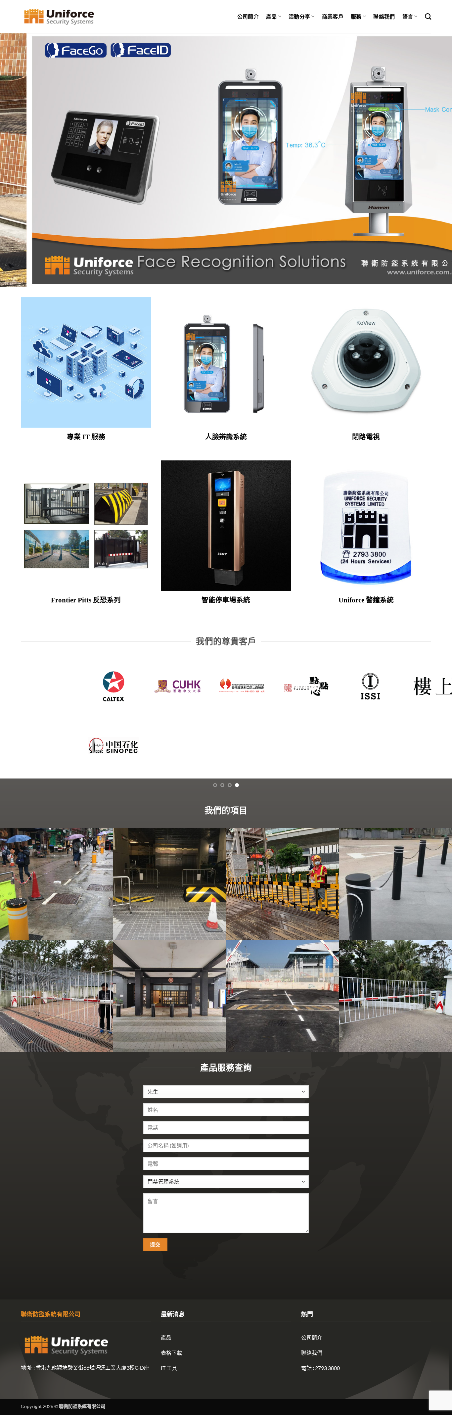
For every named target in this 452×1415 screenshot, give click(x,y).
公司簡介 (248, 16)
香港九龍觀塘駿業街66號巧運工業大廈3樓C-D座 (92, 1367)
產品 (271, 16)
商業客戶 (332, 16)
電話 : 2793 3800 (320, 1368)
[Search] (428, 16)
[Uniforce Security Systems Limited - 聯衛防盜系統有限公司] (59, 17)
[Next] (434, 160)
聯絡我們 (384, 16)
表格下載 (171, 1352)
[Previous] (17, 160)
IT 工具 (169, 1368)
